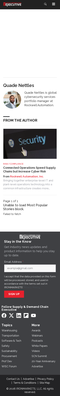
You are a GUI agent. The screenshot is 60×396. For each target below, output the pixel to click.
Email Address (13, 262)
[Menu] (53, 4)
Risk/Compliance (13, 164)
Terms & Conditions (24, 382)
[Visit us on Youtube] (33, 315)
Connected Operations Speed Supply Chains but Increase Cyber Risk (29, 169)
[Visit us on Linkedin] (18, 315)
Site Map (45, 382)
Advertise (28, 378)
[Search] (45, 4)
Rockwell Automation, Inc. (27, 176)
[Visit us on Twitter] (11, 315)
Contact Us (13, 378)
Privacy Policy (31, 287)
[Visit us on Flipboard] (26, 315)
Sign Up (14, 294)
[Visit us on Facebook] (4, 315)
